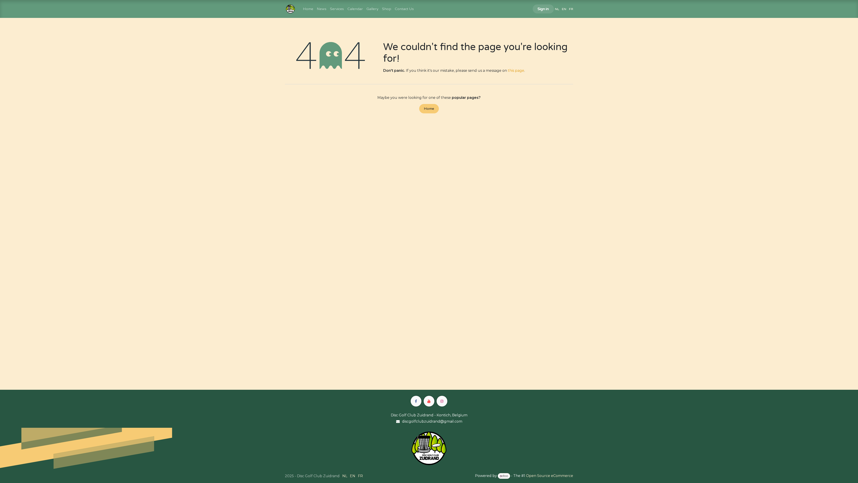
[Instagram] (442, 401)
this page (516, 70)
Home (429, 108)
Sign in (543, 9)
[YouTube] (429, 401)
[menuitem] (308, 8)
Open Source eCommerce (549, 476)
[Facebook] (416, 401)
